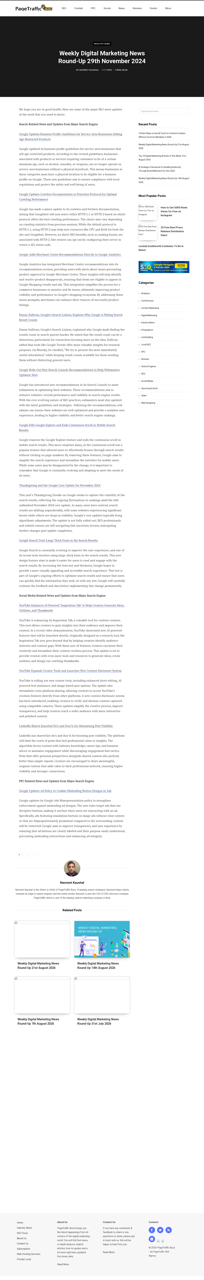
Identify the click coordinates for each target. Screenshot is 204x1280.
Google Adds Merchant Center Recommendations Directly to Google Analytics (70, 254)
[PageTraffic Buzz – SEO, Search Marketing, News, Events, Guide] (35, 8)
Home (20, 1222)
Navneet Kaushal (89, 70)
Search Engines (148, 366)
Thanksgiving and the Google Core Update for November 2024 (60, 485)
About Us (21, 1238)
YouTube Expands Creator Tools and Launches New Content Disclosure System (70, 670)
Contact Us (22, 1243)
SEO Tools (22, 1233)
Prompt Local (24, 1259)
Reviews (145, 359)
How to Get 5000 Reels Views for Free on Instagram (174, 211)
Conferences (147, 301)
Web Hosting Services (28, 1254)
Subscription (23, 1248)
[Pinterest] (7, 134)
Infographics (147, 330)
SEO (143, 374)
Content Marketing (150, 308)
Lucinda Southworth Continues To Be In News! (161, 248)
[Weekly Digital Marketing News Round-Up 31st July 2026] (102, 995)
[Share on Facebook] (7, 118)
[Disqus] (72, 1073)
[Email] (7, 149)
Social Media (147, 381)
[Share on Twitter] (7, 126)
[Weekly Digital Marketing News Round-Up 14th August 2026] (102, 939)
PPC (143, 352)
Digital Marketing (149, 315)
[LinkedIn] (7, 142)
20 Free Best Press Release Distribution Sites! (172, 231)
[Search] (195, 8)
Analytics (145, 293)
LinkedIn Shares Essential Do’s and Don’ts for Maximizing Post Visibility (66, 726)
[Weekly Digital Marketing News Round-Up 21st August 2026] (42, 939)
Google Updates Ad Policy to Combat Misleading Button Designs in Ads (65, 791)
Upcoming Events (149, 388)
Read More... (63, 1264)
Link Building (147, 337)
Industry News (102, 44)
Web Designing (148, 403)
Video (144, 395)
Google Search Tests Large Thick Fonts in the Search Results (58, 540)
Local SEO (146, 344)
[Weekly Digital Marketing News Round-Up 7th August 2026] (42, 995)
